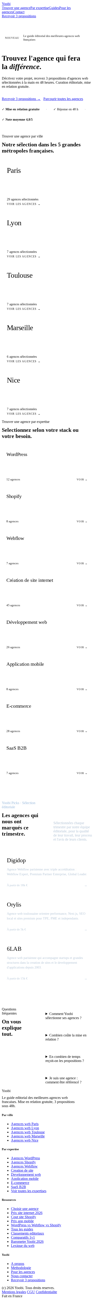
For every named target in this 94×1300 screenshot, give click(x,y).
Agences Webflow (24, 1166)
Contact (18, 12)
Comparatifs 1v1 (23, 1237)
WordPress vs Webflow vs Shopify (36, 1225)
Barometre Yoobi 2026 (27, 1241)
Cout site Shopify (23, 1217)
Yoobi (6, 4)
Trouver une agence (16, 8)
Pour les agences (23, 1272)
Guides (54, 8)
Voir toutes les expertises (28, 1191)
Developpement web (26, 1174)
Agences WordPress (25, 1158)
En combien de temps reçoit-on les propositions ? (64, 1059)
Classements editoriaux (27, 1233)
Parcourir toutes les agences (63, 99)
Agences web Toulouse (28, 1132)
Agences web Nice (24, 1140)
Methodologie (21, 1268)
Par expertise (39, 8)
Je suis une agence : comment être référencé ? (63, 1080)
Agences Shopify (23, 1162)
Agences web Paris (25, 1124)
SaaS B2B (18, 1187)
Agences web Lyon (25, 1128)
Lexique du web (22, 1246)
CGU (31, 1292)
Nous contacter (22, 1276)
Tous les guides (22, 1229)
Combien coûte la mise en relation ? (65, 1037)
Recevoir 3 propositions (19, 16)
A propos (17, 1264)
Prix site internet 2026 (26, 1213)
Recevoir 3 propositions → (21, 99)
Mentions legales (14, 1292)
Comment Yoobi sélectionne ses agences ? (63, 1016)
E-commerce (20, 1183)
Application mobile (25, 1179)
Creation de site (22, 1170)
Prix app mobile (22, 1221)
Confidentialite (46, 1292)
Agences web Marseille (28, 1136)
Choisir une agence (25, 1209)
